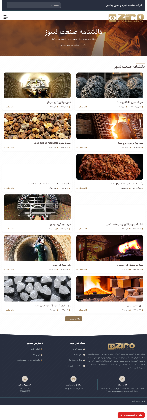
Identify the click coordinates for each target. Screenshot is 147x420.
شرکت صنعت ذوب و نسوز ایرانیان (124, 5)
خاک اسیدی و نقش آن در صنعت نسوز (125, 224)
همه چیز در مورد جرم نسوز (130, 143)
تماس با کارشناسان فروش (131, 415)
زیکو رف (83, 45)
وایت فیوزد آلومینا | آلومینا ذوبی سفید (52, 306)
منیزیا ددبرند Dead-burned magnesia (52, 143)
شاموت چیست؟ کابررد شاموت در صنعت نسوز (49, 184)
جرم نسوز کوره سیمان (60, 224)
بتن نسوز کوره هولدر (61, 265)
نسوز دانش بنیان (135, 306)
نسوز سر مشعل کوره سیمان (130, 265)
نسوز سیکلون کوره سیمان (59, 102)
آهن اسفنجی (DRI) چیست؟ (130, 102)
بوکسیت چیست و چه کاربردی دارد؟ (126, 184)
